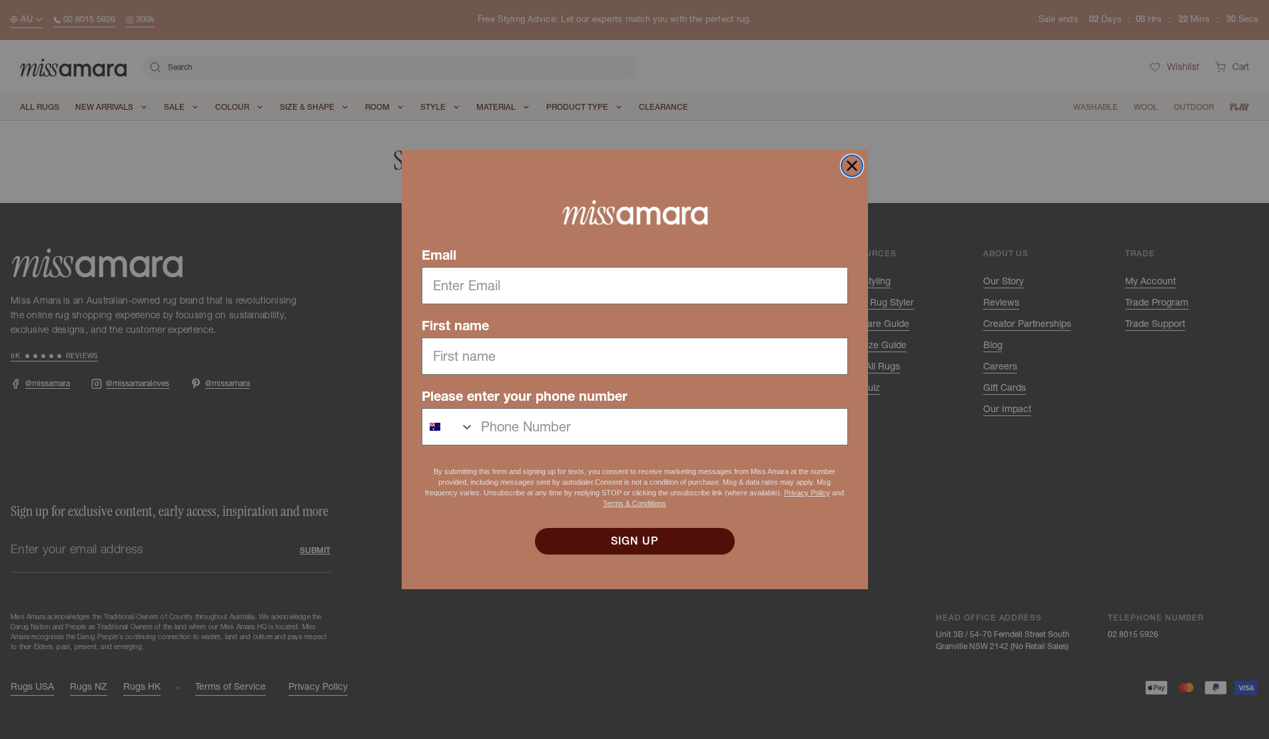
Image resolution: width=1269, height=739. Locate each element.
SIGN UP (635, 541)
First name (455, 326)
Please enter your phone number (525, 396)
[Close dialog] (852, 165)
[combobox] (448, 427)
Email (439, 255)
